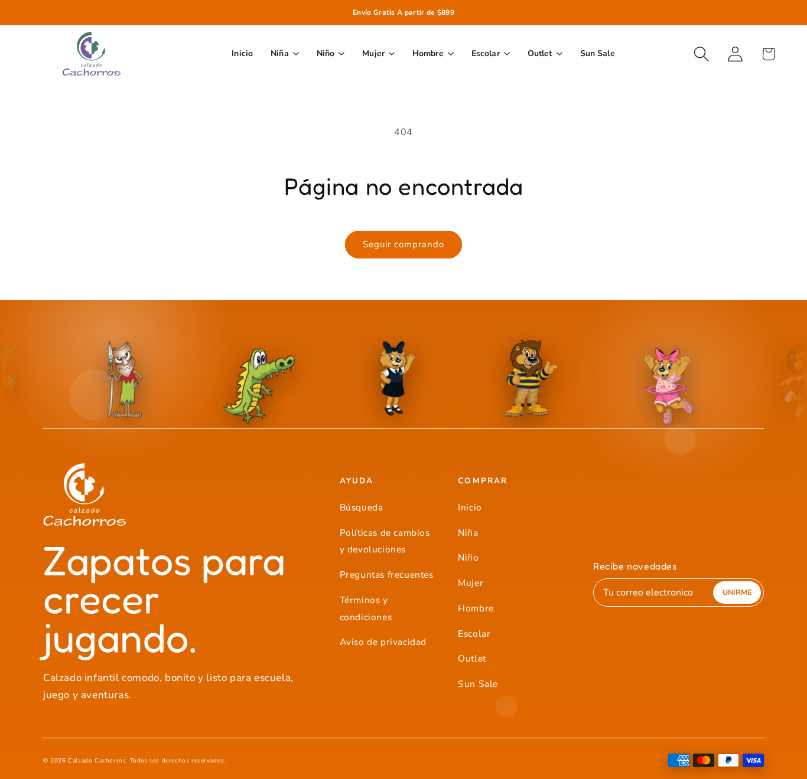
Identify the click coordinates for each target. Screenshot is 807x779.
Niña (468, 532)
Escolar (474, 633)
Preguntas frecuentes (387, 574)
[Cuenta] (735, 54)
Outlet (472, 658)
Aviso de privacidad (383, 642)
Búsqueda (361, 507)
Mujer (470, 583)
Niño (468, 557)
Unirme (737, 592)
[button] (701, 54)
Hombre (476, 608)
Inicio (470, 507)
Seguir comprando (403, 244)
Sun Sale (478, 683)
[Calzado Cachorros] (91, 54)
